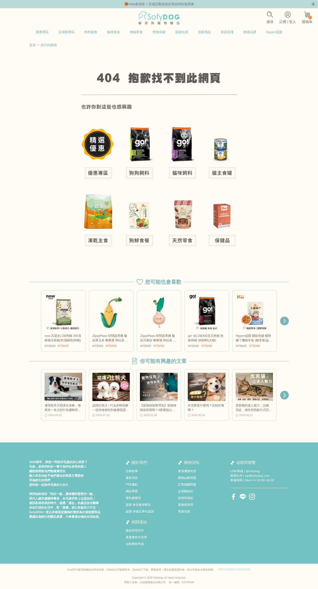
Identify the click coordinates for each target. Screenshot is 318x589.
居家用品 (204, 32)
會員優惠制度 (187, 471)
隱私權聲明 (133, 498)
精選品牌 (249, 32)
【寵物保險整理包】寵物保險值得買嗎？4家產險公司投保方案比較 (158, 408)
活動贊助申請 (135, 544)
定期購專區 (66, 32)
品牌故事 (132, 471)
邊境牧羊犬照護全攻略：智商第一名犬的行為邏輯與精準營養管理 (63, 408)
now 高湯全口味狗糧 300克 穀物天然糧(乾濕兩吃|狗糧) (63, 338)
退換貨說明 (185, 504)
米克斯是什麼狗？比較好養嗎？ (206, 408)
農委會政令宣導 (136, 537)
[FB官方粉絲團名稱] (233, 497)
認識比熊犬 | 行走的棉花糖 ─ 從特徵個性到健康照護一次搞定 (110, 408)
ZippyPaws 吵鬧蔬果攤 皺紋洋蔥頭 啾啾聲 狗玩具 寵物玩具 (158, 338)
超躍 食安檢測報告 (138, 504)
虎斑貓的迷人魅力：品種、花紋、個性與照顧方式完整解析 (254, 408)
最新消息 (132, 477)
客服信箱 (184, 511)
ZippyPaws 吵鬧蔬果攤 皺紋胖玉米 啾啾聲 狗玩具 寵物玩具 (110, 338)
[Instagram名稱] (252, 497)
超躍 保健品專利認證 (140, 511)
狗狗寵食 (90, 32)
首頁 (32, 45)
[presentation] (284, 321)
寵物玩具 (181, 32)
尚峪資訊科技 (243, 569)
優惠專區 (42, 32)
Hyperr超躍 (274, 32)
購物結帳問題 (187, 477)
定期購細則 (185, 491)
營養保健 (159, 32)
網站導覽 (132, 491)
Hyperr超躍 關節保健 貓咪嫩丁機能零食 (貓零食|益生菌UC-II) (254, 338)
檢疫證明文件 (135, 530)
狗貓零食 (136, 32)
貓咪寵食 (113, 32)
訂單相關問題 (187, 484)
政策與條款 (185, 498)
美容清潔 (227, 32)
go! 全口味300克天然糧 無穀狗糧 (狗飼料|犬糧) (205, 338)
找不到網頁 (49, 45)
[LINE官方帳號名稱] (243, 497)
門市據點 (132, 484)
